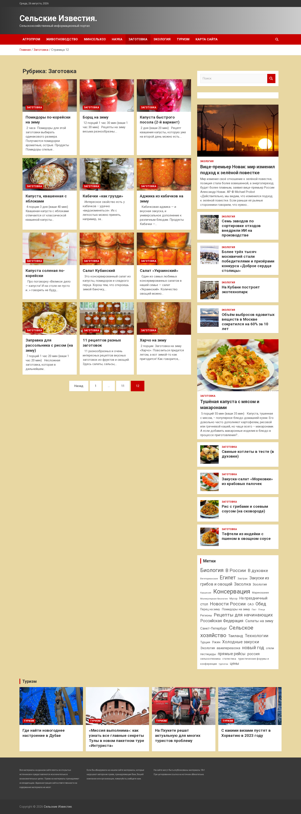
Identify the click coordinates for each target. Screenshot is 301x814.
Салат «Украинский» (159, 270)
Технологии (256, 635)
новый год (253, 647)
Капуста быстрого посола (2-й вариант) (160, 120)
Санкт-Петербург (213, 628)
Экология (162, 39)
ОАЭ (251, 604)
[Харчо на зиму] (164, 318)
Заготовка (138, 39)
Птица (261, 609)
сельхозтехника (210, 658)
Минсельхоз (95, 39)
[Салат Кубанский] (106, 249)
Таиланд (235, 636)
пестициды (208, 654)
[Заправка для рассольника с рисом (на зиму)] (49, 318)
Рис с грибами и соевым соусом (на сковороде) (245, 508)
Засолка (242, 584)
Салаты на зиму (259, 621)
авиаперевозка (228, 648)
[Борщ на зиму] (106, 95)
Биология (212, 570)
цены (234, 663)
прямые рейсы (232, 653)
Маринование (260, 592)
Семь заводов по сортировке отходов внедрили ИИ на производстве (241, 228)
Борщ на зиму (96, 117)
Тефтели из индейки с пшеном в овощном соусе (246, 536)
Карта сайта (207, 39)
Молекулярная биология (214, 598)
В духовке (258, 570)
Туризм (183, 39)
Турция (205, 642)
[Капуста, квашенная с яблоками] (49, 174)
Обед (261, 603)
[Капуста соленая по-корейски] (49, 249)
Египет (228, 578)
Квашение (205, 592)
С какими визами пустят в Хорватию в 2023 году (246, 733)
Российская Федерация (221, 620)
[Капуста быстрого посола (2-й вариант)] (164, 95)
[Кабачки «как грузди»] (106, 174)
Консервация (231, 591)
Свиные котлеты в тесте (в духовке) (248, 454)
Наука (117, 39)
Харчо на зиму (153, 340)
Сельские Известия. (58, 18)
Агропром (31, 39)
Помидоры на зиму (236, 609)
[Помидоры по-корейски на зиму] (49, 95)
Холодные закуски (240, 641)
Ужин (216, 642)
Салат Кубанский (99, 270)
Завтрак (243, 578)
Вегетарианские (209, 578)
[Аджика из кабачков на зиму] (164, 174)
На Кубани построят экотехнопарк (241, 289)
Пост (254, 609)
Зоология (260, 584)
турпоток (223, 664)
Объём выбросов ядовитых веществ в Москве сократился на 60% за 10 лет (248, 321)
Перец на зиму (210, 609)
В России (235, 570)
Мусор (234, 598)
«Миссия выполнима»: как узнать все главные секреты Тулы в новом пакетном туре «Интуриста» (116, 738)
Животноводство (62, 39)
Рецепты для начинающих (243, 615)
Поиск (271, 78)
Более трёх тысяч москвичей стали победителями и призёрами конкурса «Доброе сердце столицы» (248, 261)
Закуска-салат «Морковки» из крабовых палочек (247, 481)
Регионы (206, 615)
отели (270, 648)
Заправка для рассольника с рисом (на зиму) (49, 345)
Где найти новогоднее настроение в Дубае (44, 733)
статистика (229, 658)
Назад (78, 386)
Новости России (228, 603)
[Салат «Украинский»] (164, 249)
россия (253, 654)
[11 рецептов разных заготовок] (106, 318)
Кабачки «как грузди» (103, 196)
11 (122, 386)
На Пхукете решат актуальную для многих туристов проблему (177, 735)
